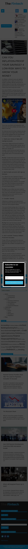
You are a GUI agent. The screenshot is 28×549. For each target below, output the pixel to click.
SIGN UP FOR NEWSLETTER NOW (14, 282)
